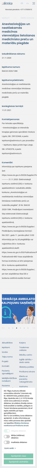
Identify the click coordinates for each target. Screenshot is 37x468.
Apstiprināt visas (18, 456)
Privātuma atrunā (21, 426)
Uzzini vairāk (9, 448)
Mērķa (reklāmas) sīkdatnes (17, 436)
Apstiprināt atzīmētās (18, 462)
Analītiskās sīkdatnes (19, 442)
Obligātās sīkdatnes (18, 431)
